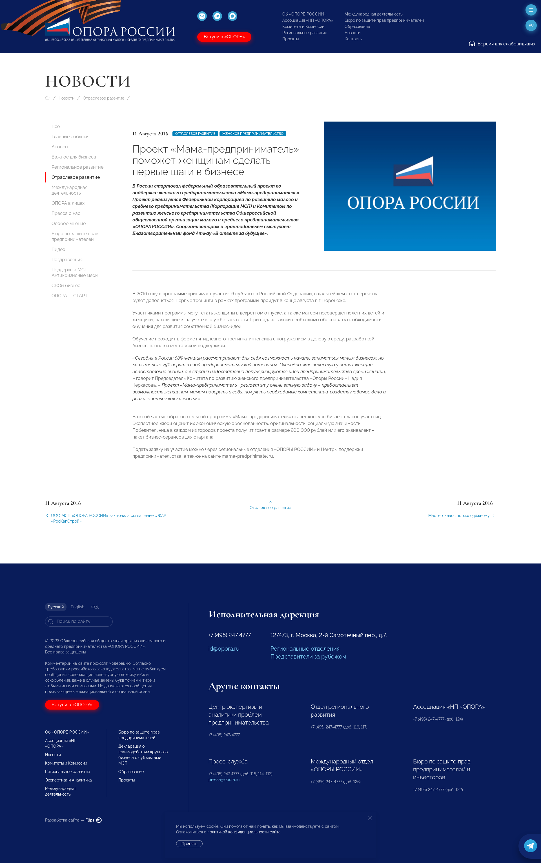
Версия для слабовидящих (505, 44)
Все (56, 126)
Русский (56, 607)
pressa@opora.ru (224, 779)
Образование (357, 26)
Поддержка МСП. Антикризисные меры (75, 272)
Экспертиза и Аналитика (68, 780)
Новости (352, 32)
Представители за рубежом (308, 656)
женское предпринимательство (252, 134)
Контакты (353, 39)
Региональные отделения (305, 648)
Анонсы (60, 146)
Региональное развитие (304, 32)
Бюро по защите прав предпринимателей (384, 20)
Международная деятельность (374, 14)
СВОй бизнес (66, 285)
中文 (95, 607)
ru (531, 25)
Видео (58, 249)
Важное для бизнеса (74, 157)
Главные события (70, 136)
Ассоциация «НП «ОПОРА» (307, 20)
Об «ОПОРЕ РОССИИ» (304, 14)
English (77, 607)
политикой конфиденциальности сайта (244, 832)
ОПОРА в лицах (68, 203)
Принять (189, 844)
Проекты (290, 39)
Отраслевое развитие (103, 98)
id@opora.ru (224, 648)
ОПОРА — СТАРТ (70, 295)
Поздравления (67, 259)
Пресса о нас (66, 213)
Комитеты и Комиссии (303, 26)
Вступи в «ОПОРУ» (224, 36)
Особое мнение (69, 223)
